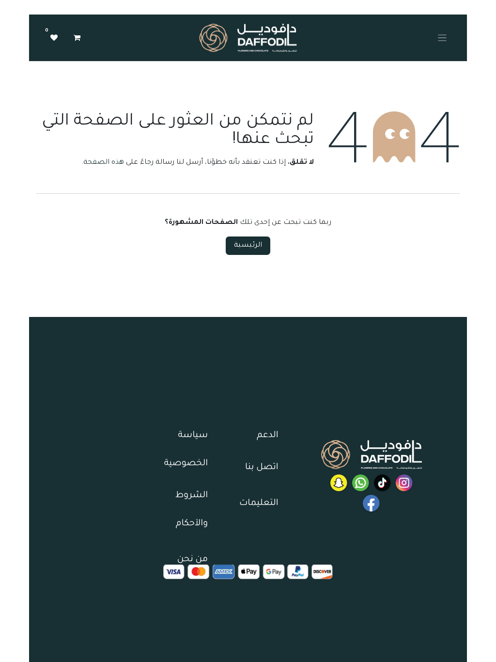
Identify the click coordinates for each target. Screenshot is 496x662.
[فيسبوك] (360, 482)
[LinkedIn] (382, 482)
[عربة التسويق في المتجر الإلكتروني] (77, 37)
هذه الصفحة (103, 163)
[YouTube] (371, 503)
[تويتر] (338, 482)
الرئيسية (248, 246)
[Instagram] (404, 482)
